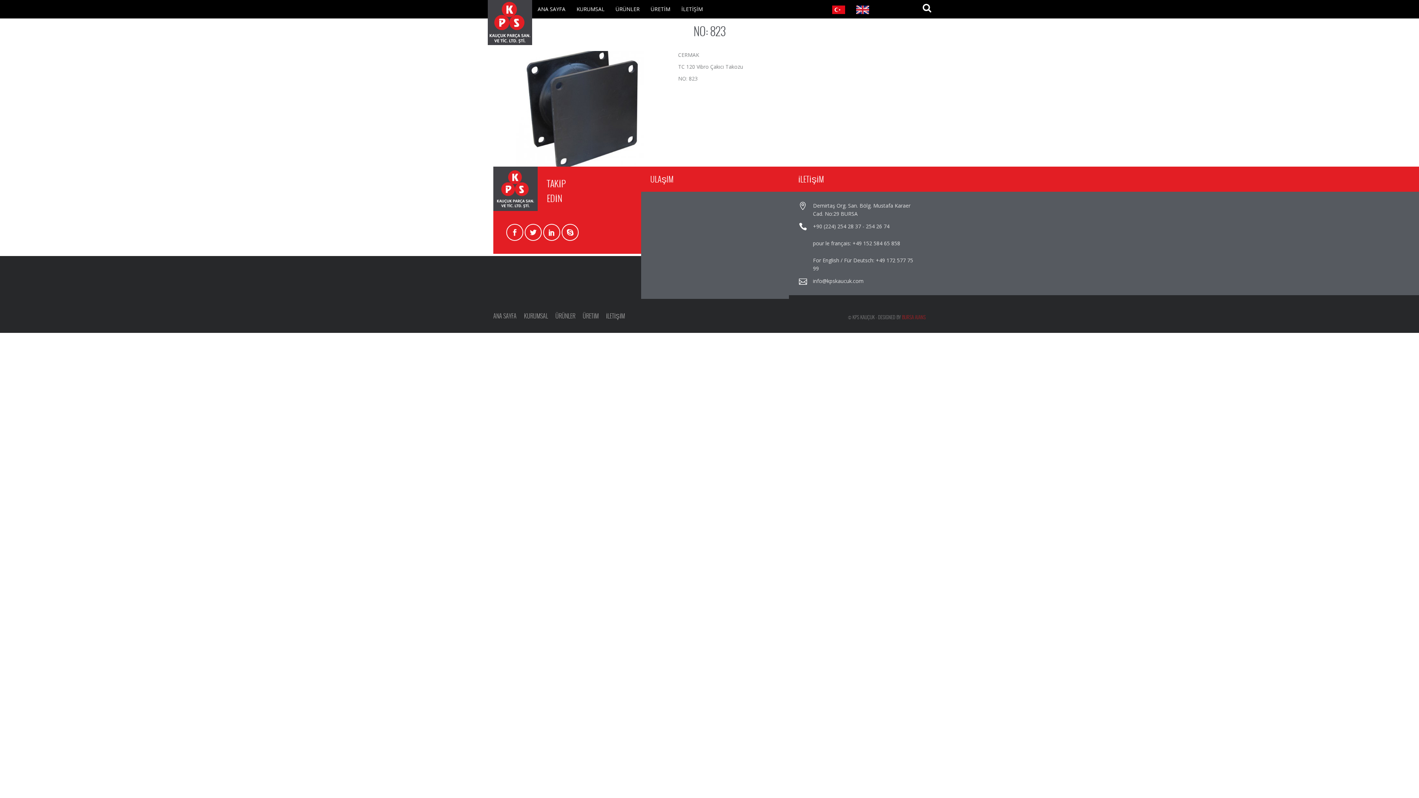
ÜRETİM (660, 9)
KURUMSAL (590, 9)
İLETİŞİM (692, 9)
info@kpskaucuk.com (838, 280)
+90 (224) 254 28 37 (837, 226)
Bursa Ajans (914, 317)
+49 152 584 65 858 (876, 243)
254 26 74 (877, 226)
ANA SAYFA (551, 9)
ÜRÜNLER (628, 9)
